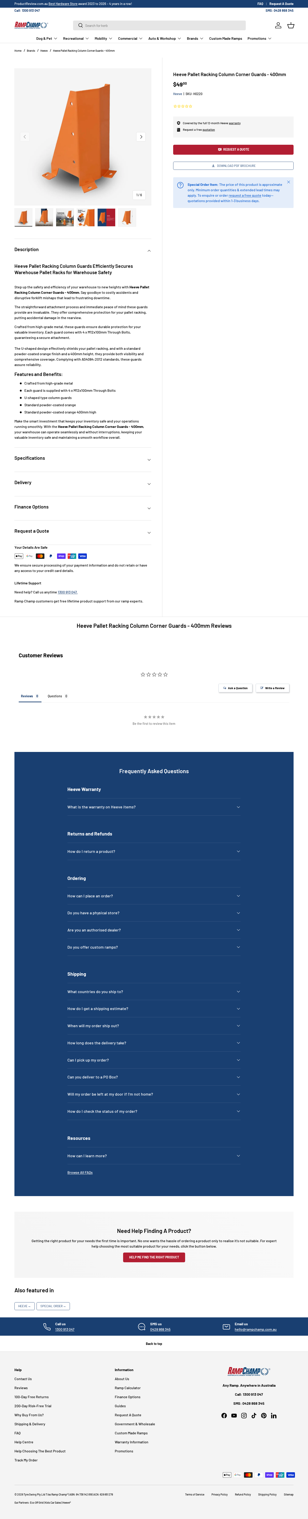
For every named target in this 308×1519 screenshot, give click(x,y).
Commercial (127, 38)
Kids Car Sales (53, 1502)
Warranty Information (131, 1442)
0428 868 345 (160, 1329)
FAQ (260, 4)
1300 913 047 (64, 1329)
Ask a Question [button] (238, 688)
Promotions (257, 38)
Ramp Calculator (128, 1388)
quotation (208, 129)
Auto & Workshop (162, 38)
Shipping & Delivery (29, 1424)
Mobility (101, 38)
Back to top (154, 1344)
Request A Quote (281, 4)
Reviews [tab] (27, 696)
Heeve (44, 50)
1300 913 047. (68, 592)
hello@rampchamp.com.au (256, 1329)
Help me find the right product (154, 1257)
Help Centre (23, 1442)
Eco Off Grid (37, 1502)
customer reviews (59, 4)
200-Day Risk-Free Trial (32, 1406)
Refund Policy (243, 1494)
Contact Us (23, 1379)
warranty (235, 123)
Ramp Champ (59, 1494)
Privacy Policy (219, 1494)
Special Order (53, 1306)
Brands (192, 38)
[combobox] (159, 25)
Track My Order (26, 1460)
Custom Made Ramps (225, 38)
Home (17, 50)
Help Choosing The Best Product (40, 1451)
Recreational (73, 38)
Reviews (21, 1388)
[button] (291, 25)
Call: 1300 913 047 (27, 10)
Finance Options (127, 1397)
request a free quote (245, 195)
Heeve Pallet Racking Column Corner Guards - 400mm (84, 50)
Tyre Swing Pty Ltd (34, 1494)
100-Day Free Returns (31, 1397)
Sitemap (289, 1494)
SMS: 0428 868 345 (280, 10)
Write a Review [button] (275, 688)
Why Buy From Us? (29, 1415)
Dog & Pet (44, 38)
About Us (122, 1379)
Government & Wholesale (135, 1424)
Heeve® (66, 1502)
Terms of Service (194, 1494)
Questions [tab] (55, 696)
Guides (120, 1406)
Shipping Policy (267, 1494)
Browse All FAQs (80, 1172)
